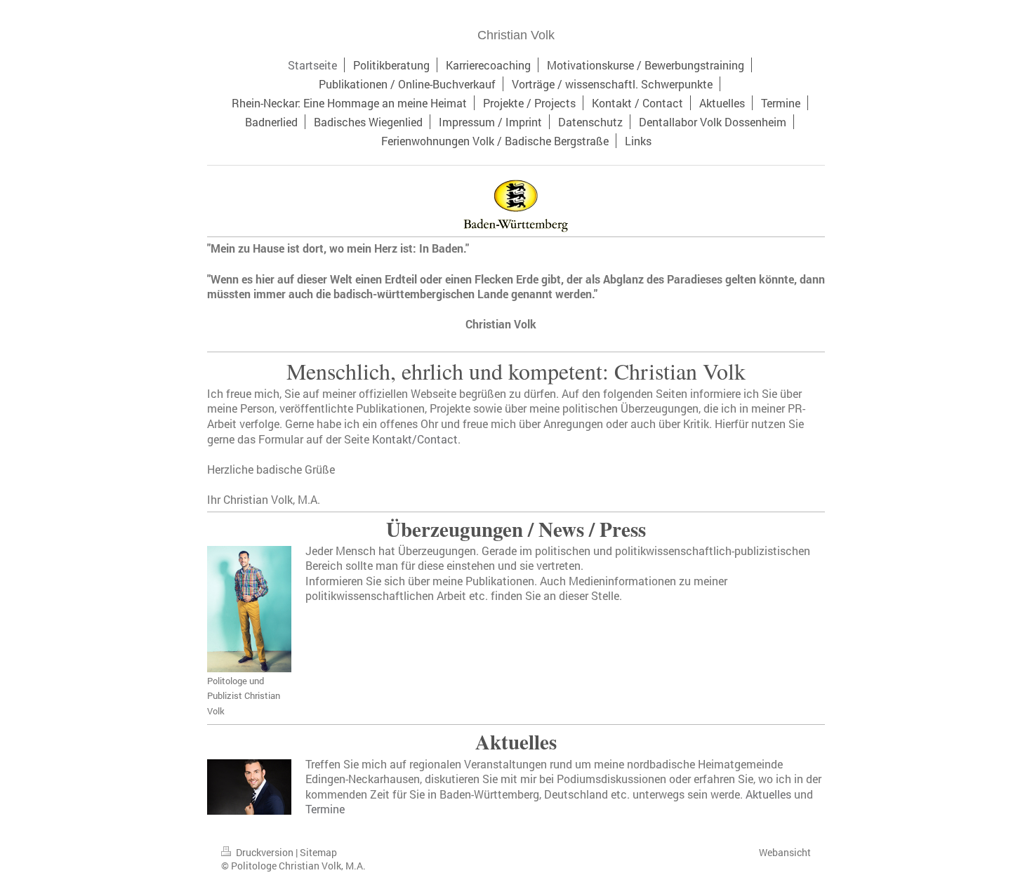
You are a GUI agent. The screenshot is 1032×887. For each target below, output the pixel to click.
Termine (325, 808)
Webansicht (785, 852)
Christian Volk (516, 35)
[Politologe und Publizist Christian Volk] (249, 609)
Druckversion (265, 852)
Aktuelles (768, 794)
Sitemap (318, 852)
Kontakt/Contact (415, 439)
